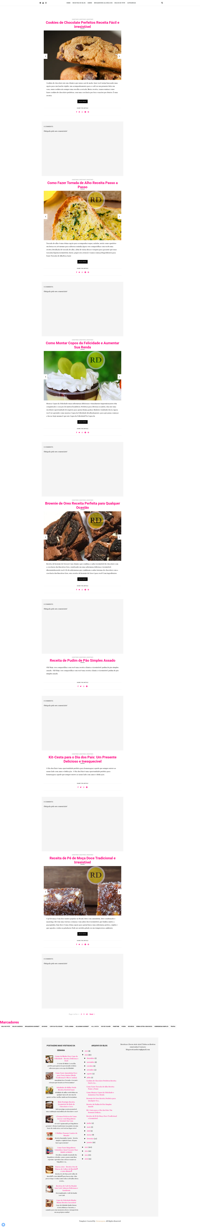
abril (89, 1131)
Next (92, 1014)
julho (89, 1078)
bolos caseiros (17, 1026)
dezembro (91, 1058)
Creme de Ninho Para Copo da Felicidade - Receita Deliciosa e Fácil (66, 1059)
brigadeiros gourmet (32, 1026)
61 (87, 1014)
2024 (87, 1055)
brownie (44, 1026)
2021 (86, 1155)
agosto (89, 1074)
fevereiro (90, 1139)
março (89, 1135)
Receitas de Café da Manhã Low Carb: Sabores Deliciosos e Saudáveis (66, 1188)
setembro (90, 1070)
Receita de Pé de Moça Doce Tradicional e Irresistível (83, 860)
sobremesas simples (161, 1026)
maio (89, 1127)
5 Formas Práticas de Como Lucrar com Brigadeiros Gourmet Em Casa (66, 1119)
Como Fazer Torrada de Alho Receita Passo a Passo (82, 185)
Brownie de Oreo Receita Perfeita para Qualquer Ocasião (82, 505)
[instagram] (46, 3)
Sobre (90, 3)
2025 (86, 1051)
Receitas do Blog (79, 3)
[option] (82, 55)
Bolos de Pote (120, 3)
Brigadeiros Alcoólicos (103, 3)
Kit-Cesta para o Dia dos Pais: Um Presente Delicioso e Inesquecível (82, 759)
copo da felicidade (56, 1026)
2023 (87, 1147)
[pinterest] (40, 3)
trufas (173, 1026)
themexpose (100, 1221)
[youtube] (43, 3)
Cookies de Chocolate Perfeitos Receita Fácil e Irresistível (82, 24)
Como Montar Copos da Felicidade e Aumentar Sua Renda (82, 345)
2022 (87, 1151)
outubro (90, 1066)
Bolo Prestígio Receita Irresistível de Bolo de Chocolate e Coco (66, 1104)
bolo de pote (5, 1026)
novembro (91, 1062)
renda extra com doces (144, 1026)
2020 (87, 1159)
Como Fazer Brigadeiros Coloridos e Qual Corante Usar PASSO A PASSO (66, 1150)
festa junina (69, 1026)
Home (69, 3)
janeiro (90, 1143)
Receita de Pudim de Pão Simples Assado (82, 660)
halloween (95, 1026)
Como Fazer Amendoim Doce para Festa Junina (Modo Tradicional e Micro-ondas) (66, 1075)
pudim (124, 1026)
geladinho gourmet (82, 1026)
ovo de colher (106, 1026)
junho (89, 1123)
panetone (116, 1026)
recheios (131, 1026)
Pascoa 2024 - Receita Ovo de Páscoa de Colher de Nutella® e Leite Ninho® (66, 1169)
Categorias (131, 3)
